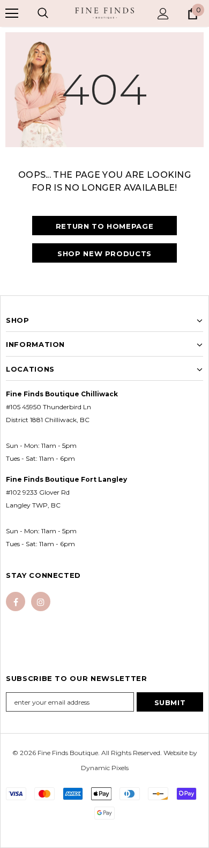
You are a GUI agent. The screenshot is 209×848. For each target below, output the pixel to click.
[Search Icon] (43, 13)
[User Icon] (163, 13)
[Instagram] (40, 601)
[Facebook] (15, 601)
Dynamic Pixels (105, 768)
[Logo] (104, 13)
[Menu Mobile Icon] (11, 13)
